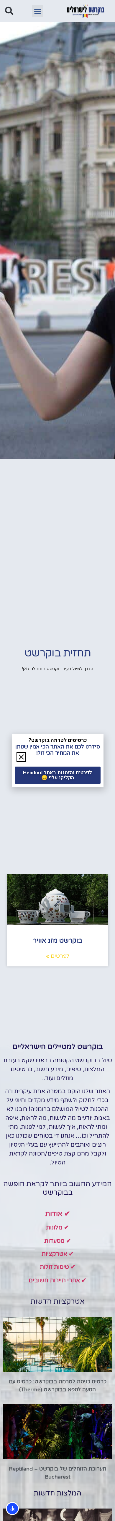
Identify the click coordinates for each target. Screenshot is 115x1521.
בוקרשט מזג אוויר (57, 940)
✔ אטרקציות (58, 1254)
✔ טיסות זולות (57, 1267)
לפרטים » (57, 956)
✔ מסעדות (57, 1241)
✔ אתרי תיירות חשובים (57, 1280)
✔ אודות (57, 1214)
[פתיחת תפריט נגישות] (12, 1508)
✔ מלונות (57, 1227)
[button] (37, 11)
